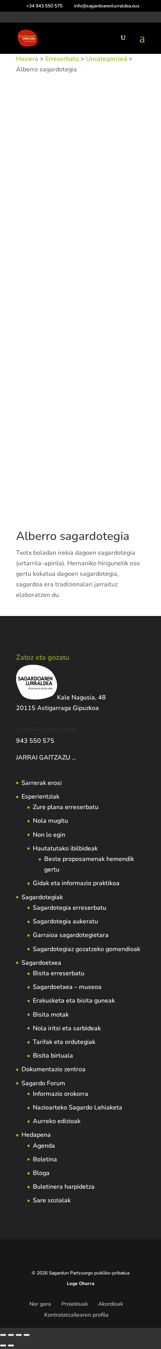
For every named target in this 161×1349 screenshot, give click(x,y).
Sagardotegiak (42, 897)
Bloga (41, 1173)
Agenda (44, 1145)
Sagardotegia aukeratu (65, 921)
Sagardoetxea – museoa (67, 987)
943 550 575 (35, 741)
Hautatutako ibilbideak (65, 848)
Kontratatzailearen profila (76, 1315)
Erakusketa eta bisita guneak (74, 1000)
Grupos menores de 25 (69, 193)
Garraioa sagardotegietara (71, 935)
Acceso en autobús (39, 183)
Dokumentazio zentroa (53, 1069)
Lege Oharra (81, 1283)
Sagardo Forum (43, 1083)
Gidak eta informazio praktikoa (76, 883)
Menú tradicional (101, 204)
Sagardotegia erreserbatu (69, 907)
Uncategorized (106, 59)
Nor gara (40, 1304)
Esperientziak (40, 796)
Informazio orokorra (60, 1094)
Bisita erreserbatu (58, 973)
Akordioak (110, 1304)
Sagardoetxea (41, 962)
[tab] (80, 239)
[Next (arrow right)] (11, 1345)
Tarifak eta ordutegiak (64, 1042)
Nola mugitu (50, 820)
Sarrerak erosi (41, 783)
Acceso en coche (86, 183)
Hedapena (36, 1135)
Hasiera (27, 59)
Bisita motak (51, 1014)
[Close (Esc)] (26, 1335)
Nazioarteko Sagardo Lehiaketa (77, 1107)
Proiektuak (74, 1304)
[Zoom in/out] (3, 1335)
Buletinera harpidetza (64, 1186)
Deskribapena (44, 238)
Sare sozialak (52, 1200)
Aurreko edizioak (56, 1121)
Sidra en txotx (92, 214)
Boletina (45, 1159)
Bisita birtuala (53, 1055)
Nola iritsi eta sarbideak (67, 1028)
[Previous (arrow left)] (3, 1345)
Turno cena (125, 214)
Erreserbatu (62, 59)
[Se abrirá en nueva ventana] (77, 757)
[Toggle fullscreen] (11, 1335)
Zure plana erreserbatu (65, 807)
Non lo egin (49, 835)
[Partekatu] (19, 1335)
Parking (63, 214)
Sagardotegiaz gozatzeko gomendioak (86, 949)
